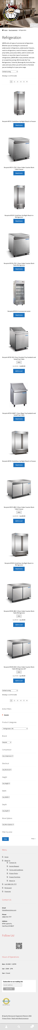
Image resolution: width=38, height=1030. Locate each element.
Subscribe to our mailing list (13, 981)
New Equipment (13, 30)
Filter (5, 839)
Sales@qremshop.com (9, 910)
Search (19, 1027)
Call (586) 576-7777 (11, 884)
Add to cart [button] (19, 371)
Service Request (14, 866)
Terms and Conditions (16, 870)
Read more (19, 125)
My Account (8, 888)
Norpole (6, 715)
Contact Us (12, 863)
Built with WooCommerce (20, 1018)
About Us (7, 860)
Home (5, 30)
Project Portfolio (14, 877)
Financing (8, 891)
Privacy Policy (13, 873)
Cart (29, 1025)
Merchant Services (6, 1004)
